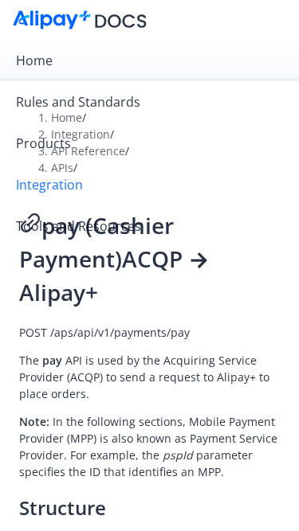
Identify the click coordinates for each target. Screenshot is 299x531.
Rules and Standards (78, 102)
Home (34, 60)
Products (43, 143)
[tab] (149, 60)
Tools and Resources (78, 226)
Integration (49, 184)
